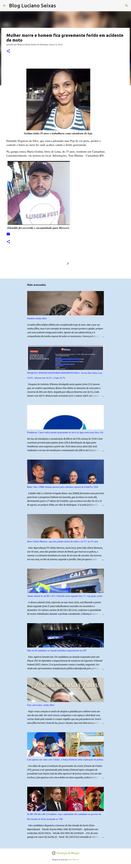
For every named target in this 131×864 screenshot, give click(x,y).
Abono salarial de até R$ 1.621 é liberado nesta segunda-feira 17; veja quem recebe (64, 595)
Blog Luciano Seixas (32, 5)
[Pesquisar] (60, 5)
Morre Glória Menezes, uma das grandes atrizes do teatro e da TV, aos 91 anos (62, 541)
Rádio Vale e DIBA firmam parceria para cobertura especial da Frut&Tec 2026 (62, 486)
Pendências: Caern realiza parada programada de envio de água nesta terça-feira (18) (65, 432)
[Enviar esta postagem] (8, 235)
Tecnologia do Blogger (67, 853)
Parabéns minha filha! (37, 318)
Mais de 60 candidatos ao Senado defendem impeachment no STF (57, 650)
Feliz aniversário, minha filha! (40, 704)
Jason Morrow (73, 859)
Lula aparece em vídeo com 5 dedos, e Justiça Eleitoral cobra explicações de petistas (65, 759)
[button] (8, 51)
